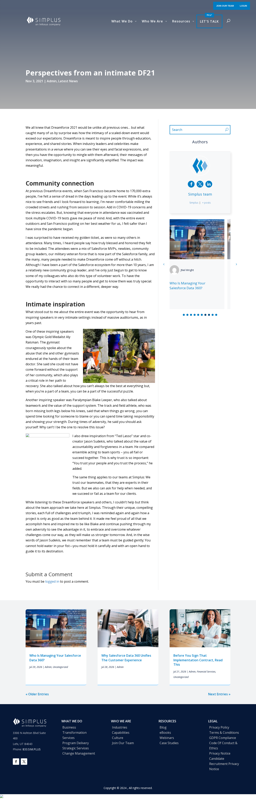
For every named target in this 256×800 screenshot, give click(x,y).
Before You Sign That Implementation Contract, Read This (198, 660)
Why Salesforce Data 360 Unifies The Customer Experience (195, 288)
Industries (119, 727)
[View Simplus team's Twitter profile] (200, 184)
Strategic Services (75, 748)
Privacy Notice (219, 753)
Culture (117, 738)
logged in (52, 581)
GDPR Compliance (222, 738)
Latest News (68, 81)
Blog (163, 727)
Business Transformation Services (74, 732)
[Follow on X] (24, 761)
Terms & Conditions (224, 732)
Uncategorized (60, 667)
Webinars (167, 738)
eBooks (165, 732)
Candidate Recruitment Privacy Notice (224, 763)
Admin (52, 81)
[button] (236, 264)
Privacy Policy (219, 727)
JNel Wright (193, 270)
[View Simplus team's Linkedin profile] (208, 184)
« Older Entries (37, 694)
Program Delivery (75, 743)
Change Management (78, 753)
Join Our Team (123, 743)
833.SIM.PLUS (32, 749)
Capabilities (120, 732)
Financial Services (206, 671)
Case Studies (169, 743)
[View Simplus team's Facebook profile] (191, 184)
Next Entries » (219, 694)
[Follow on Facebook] (16, 761)
